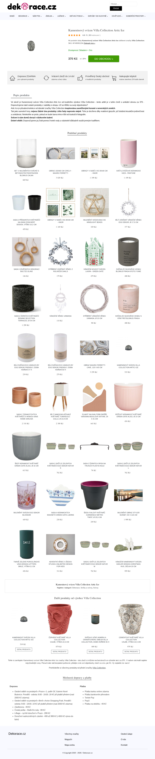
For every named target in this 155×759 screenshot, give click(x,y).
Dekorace (22, 16)
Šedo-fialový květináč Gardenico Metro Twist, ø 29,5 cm (94, 515)
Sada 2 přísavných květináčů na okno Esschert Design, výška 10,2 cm (26, 222)
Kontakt (124, 745)
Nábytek (36, 16)
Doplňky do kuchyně (97, 16)
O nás (123, 739)
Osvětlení (116, 16)
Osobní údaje (126, 734)
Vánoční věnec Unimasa (60, 316)
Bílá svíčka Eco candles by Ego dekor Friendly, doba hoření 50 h (60, 367)
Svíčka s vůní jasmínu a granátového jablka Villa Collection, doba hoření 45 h (95, 639)
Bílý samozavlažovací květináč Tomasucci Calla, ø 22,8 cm (60, 416)
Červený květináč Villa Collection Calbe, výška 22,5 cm (60, 639)
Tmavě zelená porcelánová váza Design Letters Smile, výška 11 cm (26, 564)
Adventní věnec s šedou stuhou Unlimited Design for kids (60, 564)
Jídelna (49, 16)
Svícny (95, 588)
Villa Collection (99, 668)
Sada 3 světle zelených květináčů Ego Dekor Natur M (94, 564)
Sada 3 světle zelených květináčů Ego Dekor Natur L (128, 466)
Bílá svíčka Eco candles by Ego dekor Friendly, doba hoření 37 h (26, 367)
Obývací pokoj (76, 16)
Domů (12, 16)
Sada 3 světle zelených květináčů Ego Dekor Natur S (60, 466)
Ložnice (61, 16)
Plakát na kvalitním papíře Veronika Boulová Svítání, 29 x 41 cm (94, 416)
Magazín (68, 739)
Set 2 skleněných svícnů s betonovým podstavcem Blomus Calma (26, 173)
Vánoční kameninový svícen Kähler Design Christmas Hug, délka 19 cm (128, 564)
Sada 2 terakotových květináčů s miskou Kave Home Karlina (26, 416)
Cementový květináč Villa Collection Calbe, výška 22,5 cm (131, 639)
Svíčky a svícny (86, 588)
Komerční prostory (135, 16)
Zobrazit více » (89, 43)
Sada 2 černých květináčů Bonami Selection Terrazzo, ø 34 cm (26, 318)
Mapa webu (70, 745)
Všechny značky (72, 734)
